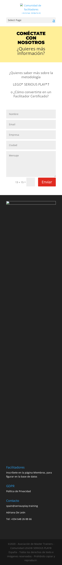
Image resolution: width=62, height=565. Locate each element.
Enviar (47, 182)
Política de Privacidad (18, 491)
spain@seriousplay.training (22, 506)
